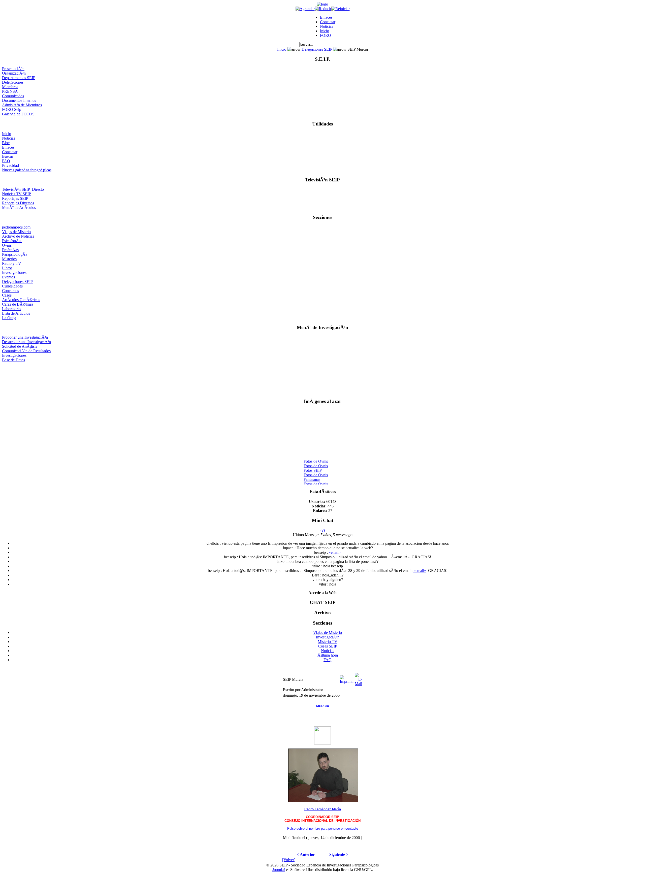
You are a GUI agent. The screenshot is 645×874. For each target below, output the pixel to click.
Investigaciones (14, 272)
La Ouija (9, 318)
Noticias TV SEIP (16, 194)
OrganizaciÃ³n (14, 73)
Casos (7, 295)
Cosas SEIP (327, 646)
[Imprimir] (347, 678)
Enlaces (326, 17)
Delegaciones (12, 82)
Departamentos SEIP (18, 78)
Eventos (8, 277)
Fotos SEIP (313, 467)
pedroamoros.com (16, 227)
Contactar (327, 22)
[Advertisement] (322, 378)
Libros (7, 268)
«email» (335, 552)
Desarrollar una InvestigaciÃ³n (26, 342)
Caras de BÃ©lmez (17, 304)
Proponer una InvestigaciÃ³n (25, 337)
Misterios (9, 259)
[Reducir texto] (323, 9)
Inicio (324, 31)
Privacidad (10, 165)
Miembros (10, 87)
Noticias (326, 26)
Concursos (10, 290)
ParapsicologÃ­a (14, 254)
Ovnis (7, 245)
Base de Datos (13, 360)
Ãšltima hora (327, 655)
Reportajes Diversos (18, 203)
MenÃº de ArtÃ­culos (19, 207)
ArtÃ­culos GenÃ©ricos (21, 300)
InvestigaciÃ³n (327, 637)
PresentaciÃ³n (13, 69)
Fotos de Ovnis (316, 458)
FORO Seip (11, 109)
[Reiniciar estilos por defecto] (340, 9)
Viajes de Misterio (16, 232)
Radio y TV (11, 263)
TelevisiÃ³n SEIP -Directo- (23, 189)
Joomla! (278, 869)
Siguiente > (338, 854)
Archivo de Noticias (18, 236)
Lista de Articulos (16, 313)
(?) (322, 530)
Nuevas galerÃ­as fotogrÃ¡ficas (26, 170)
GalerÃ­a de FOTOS (18, 114)
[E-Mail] (358, 678)
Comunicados (13, 96)
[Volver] (288, 860)
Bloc (6, 143)
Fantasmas (312, 476)
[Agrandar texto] (305, 9)
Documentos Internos (19, 100)
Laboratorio (11, 309)
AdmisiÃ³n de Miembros (22, 105)
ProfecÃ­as (10, 250)
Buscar (7, 156)
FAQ (6, 161)
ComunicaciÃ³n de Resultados (26, 351)
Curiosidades (12, 286)
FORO (325, 35)
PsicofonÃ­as (12, 241)
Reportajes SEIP (15, 198)
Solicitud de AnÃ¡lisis (19, 346)
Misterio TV (327, 641)
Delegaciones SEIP (317, 49)
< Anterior (306, 854)
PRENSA (10, 91)
